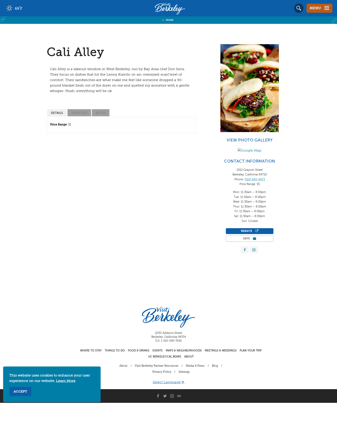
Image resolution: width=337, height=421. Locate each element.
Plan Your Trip (251, 350)
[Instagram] (172, 396)
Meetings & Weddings (221, 350)
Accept (20, 391)
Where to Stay (91, 350)
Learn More (65, 381)
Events (158, 350)
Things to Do (115, 350)
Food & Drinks (138, 350)
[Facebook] (245, 249)
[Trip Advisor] (179, 396)
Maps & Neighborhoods (184, 350)
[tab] (57, 112)
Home (170, 20)
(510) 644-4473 (255, 179)
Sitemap (184, 372)
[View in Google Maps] (249, 150)
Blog (215, 366)
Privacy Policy (161, 372)
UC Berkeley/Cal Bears (164, 356)
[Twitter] (165, 396)
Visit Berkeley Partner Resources (156, 366)
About (189, 356)
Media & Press (195, 366)
